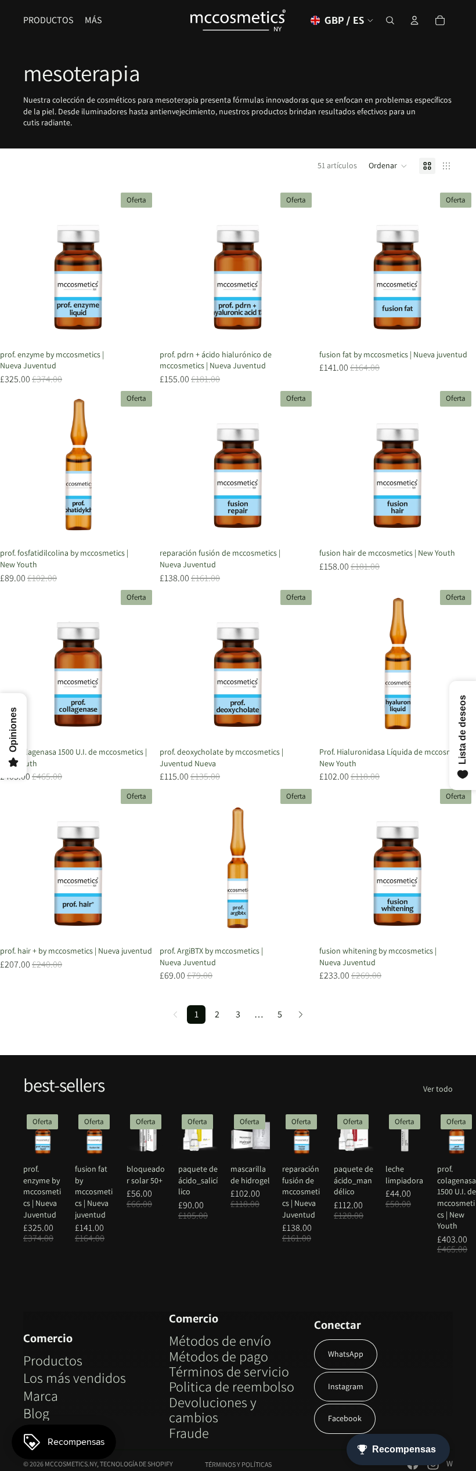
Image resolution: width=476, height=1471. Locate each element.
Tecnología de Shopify (136, 1463)
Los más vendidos (74, 1377)
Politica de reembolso (231, 1386)
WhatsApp (345, 1354)
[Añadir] (458, 326)
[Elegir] (138, 326)
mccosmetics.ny (71, 1463)
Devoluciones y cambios (213, 1409)
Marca (40, 1395)
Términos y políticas (238, 1464)
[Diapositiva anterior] (17, 266)
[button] (388, 166)
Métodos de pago (218, 1356)
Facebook (345, 1418)
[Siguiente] (300, 1014)
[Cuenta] (414, 20)
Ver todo (438, 1089)
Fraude (189, 1432)
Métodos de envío (220, 1340)
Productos (52, 1360)
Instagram (345, 1386)
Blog (36, 1413)
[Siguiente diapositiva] (139, 266)
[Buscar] (390, 20)
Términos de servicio (229, 1371)
